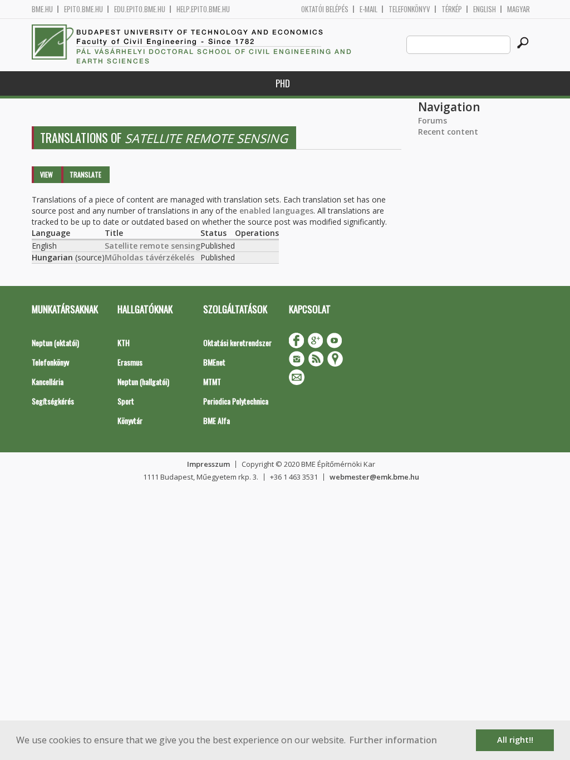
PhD (283, 83)
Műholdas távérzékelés (149, 257)
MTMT (212, 381)
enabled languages (276, 210)
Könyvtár (129, 420)
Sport (125, 401)
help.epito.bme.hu (203, 9)
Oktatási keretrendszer (237, 342)
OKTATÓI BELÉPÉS (324, 9)
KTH (123, 342)
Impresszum (208, 464)
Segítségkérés (53, 401)
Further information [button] (393, 740)
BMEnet (214, 362)
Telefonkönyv (409, 9)
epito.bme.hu (83, 9)
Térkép (451, 9)
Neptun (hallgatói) (143, 381)
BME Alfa (216, 420)
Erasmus (129, 362)
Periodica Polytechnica (235, 401)
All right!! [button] (515, 739)
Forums (432, 120)
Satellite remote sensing (152, 245)
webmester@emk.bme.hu (374, 477)
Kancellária (47, 381)
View (46, 174)
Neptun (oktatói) (55, 342)
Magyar (518, 9)
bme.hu (42, 9)
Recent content (448, 131)
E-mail (368, 9)
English (484, 9)
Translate (85, 174)
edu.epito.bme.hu (139, 9)
